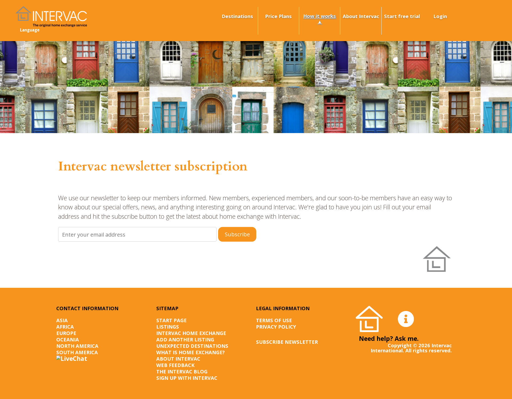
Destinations (237, 16)
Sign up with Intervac (186, 377)
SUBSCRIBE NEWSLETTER (287, 341)
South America (77, 352)
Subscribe (237, 234)
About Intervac (361, 16)
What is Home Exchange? (190, 352)
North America (77, 345)
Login (440, 16)
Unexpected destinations (192, 345)
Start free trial (402, 16)
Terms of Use (274, 320)
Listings (167, 326)
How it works (319, 16)
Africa (65, 326)
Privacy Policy (276, 326)
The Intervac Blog (181, 371)
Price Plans (278, 16)
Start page (171, 320)
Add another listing (185, 339)
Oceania (67, 339)
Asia (62, 320)
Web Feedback (175, 365)
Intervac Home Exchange (191, 333)
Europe (66, 333)
